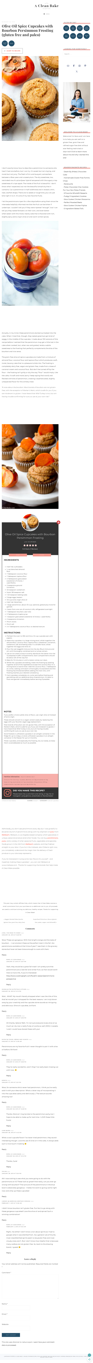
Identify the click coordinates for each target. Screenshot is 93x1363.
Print (18, 555)
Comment (6, 1273)
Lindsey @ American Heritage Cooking (16, 1201)
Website (5, 1324)
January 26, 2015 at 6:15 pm (11, 991)
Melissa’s (6, 835)
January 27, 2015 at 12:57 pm (16, 961)
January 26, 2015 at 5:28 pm (11, 935)
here (51, 1357)
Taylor (4, 1171)
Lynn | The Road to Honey (11, 933)
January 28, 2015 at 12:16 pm (16, 1156)
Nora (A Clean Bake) (13, 959)
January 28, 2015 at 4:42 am (12, 1132)
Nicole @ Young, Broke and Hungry (15, 1039)
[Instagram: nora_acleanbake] (8, 793)
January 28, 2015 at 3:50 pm (11, 1173)
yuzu (52, 832)
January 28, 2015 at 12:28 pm (16, 1109)
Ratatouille (68, 184)
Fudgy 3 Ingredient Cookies (75, 196)
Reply (4, 955)
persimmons (52, 838)
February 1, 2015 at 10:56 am (12, 1203)
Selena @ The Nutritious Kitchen (14, 989)
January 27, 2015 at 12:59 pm (16, 1018)
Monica (4, 1080)
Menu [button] (48, 14)
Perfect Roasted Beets (73, 202)
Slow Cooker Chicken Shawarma (77, 199)
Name (5, 1304)
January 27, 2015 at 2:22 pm (11, 1082)
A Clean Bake (46, 5)
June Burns (6, 1130)
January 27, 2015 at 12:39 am (12, 1041)
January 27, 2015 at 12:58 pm (16, 1062)
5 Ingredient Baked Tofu (74, 208)
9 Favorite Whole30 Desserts (75, 193)
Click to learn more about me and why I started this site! (76, 155)
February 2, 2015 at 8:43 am (16, 1226)
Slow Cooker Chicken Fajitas (75, 205)
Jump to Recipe (13, 51)
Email (5, 1314)
